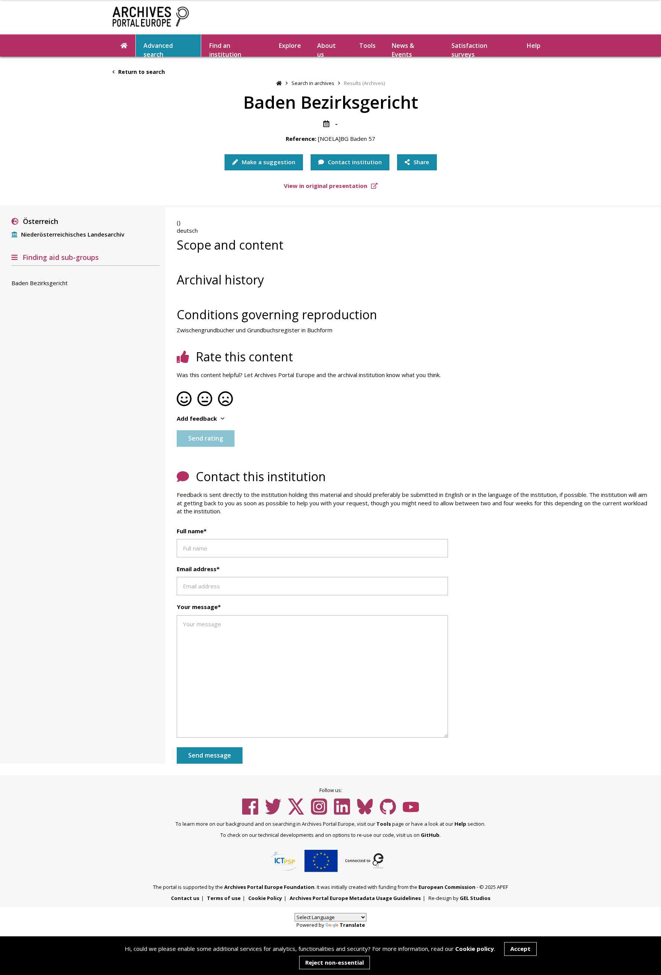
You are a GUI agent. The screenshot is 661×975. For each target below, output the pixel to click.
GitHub (430, 834)
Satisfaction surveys (469, 49)
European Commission (446, 887)
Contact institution (354, 162)
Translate (352, 924)
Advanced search (158, 49)
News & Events (403, 49)
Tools (367, 45)
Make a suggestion (267, 162)
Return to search (141, 71)
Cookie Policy (265, 898)
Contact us (185, 898)
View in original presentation (326, 185)
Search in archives (312, 83)
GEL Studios (475, 898)
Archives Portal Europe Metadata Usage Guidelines (355, 898)
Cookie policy (474, 948)
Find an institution (225, 49)
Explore (290, 45)
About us (326, 49)
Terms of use (224, 898)
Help (460, 823)
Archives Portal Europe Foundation (269, 887)
